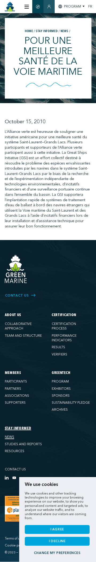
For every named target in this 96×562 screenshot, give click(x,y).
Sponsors (61, 396)
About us (13, 315)
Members (13, 373)
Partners (13, 389)
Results (58, 347)
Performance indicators (64, 338)
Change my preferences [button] (57, 553)
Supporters (15, 402)
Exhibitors (61, 389)
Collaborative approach (18, 326)
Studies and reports (23, 444)
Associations (17, 396)
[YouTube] (14, 477)
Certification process (64, 326)
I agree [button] (57, 529)
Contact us (15, 469)
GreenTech (61, 373)
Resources (14, 451)
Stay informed (18, 428)
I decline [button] (57, 541)
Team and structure (23, 336)
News (9, 437)
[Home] (10, 7)
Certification (64, 315)
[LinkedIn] (7, 477)
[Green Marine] (16, 269)
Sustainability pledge (71, 402)
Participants (16, 381)
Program (60, 381)
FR (90, 6)
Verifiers (59, 354)
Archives (60, 409)
